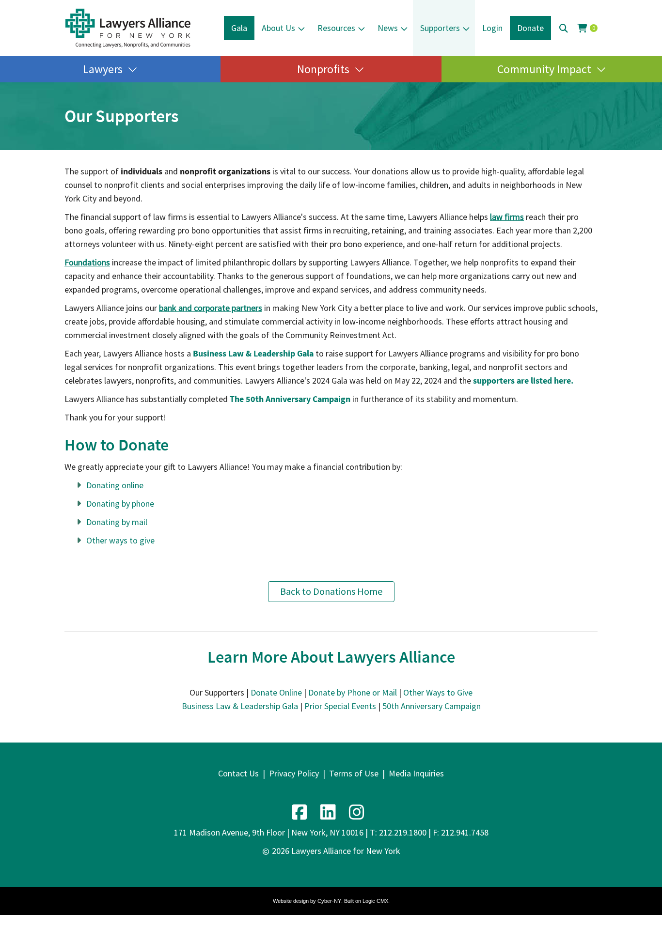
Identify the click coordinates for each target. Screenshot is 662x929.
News (388, 27)
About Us (278, 27)
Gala (239, 27)
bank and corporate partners (210, 307)
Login (492, 27)
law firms (507, 216)
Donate (530, 27)
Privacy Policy (294, 773)
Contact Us (238, 773)
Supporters (440, 27)
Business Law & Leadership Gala (240, 706)
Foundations (87, 262)
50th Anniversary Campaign (431, 706)
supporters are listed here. (523, 380)
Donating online (114, 485)
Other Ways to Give (438, 692)
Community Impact (544, 69)
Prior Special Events (340, 706)
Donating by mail (116, 521)
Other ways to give (120, 540)
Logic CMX (375, 901)
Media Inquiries (416, 773)
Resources (336, 27)
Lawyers (103, 69)
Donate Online (276, 692)
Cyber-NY (329, 901)
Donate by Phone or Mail (352, 692)
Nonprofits (323, 69)
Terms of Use (353, 773)
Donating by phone (120, 503)
